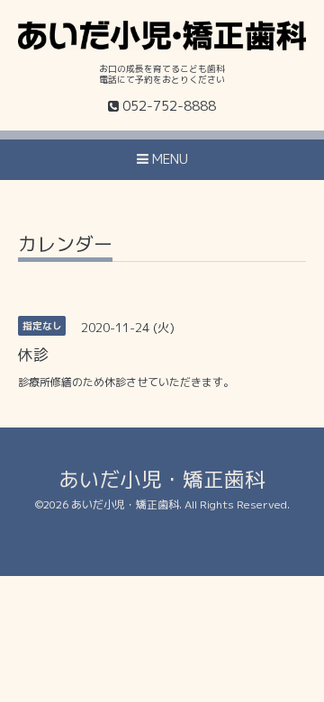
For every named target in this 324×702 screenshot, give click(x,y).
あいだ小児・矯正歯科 (162, 479)
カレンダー (65, 246)
